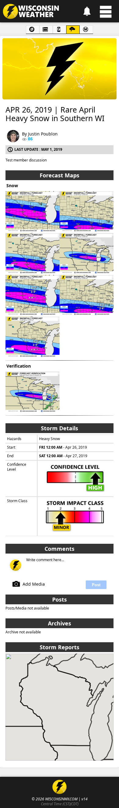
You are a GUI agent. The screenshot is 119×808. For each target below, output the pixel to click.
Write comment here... (45, 560)
